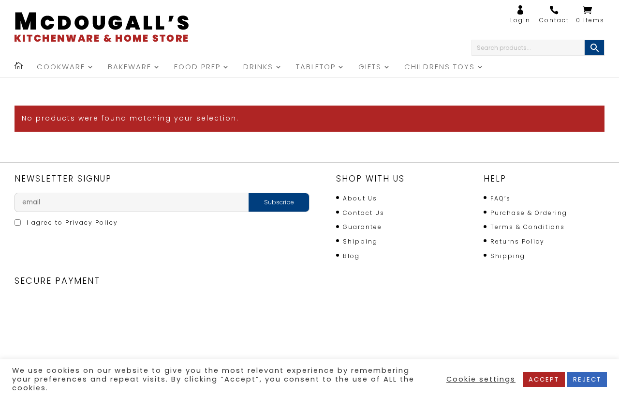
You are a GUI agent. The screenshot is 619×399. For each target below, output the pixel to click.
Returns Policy (517, 241)
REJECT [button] (587, 379)
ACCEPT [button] (544, 379)
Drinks (258, 67)
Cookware (61, 67)
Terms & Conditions (527, 227)
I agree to (71, 222)
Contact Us (363, 213)
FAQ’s (500, 198)
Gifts (370, 67)
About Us (360, 198)
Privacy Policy (91, 222)
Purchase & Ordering (528, 213)
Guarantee (362, 227)
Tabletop (316, 67)
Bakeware (129, 67)
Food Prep (197, 67)
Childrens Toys (439, 67)
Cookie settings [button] (481, 379)
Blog (351, 256)
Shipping (360, 241)
